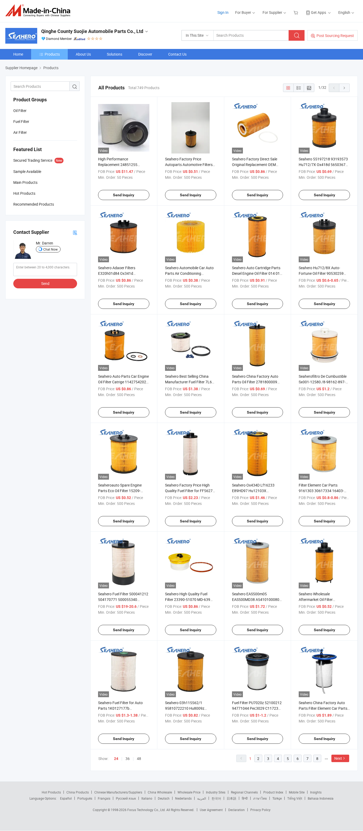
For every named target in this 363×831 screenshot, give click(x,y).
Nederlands (183, 798)
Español (66, 798)
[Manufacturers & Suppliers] (39, 10)
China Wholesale (160, 792)
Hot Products (51, 792)
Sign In (223, 12)
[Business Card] (75, 232)
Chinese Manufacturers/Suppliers (118, 792)
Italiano (146, 798)
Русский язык (126, 798)
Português (84, 798)
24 (116, 759)
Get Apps (318, 12)
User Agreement (211, 810)
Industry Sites (215, 792)
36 (127, 758)
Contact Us (177, 54)
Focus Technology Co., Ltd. (146, 810)
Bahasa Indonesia (321, 798)
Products (52, 54)
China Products (77, 792)
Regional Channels (244, 792)
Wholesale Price (189, 792)
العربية (201, 798)
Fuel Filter (21, 121)
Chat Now (50, 249)
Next (338, 758)
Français (104, 798)
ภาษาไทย (260, 798)
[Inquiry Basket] (296, 12)
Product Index (273, 792)
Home (18, 54)
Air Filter (20, 132)
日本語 (231, 798)
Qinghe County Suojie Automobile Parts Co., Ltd (92, 31)
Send (45, 283)
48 (139, 758)
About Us (83, 54)
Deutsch (164, 798)
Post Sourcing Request (335, 35)
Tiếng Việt (294, 798)
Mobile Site (297, 792)
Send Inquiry (123, 195)
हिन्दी (245, 798)
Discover (145, 54)
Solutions (114, 54)
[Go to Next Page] (344, 88)
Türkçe (277, 798)
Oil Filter (20, 110)
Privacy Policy (260, 810)
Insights (316, 792)
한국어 (216, 798)
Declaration (236, 810)
